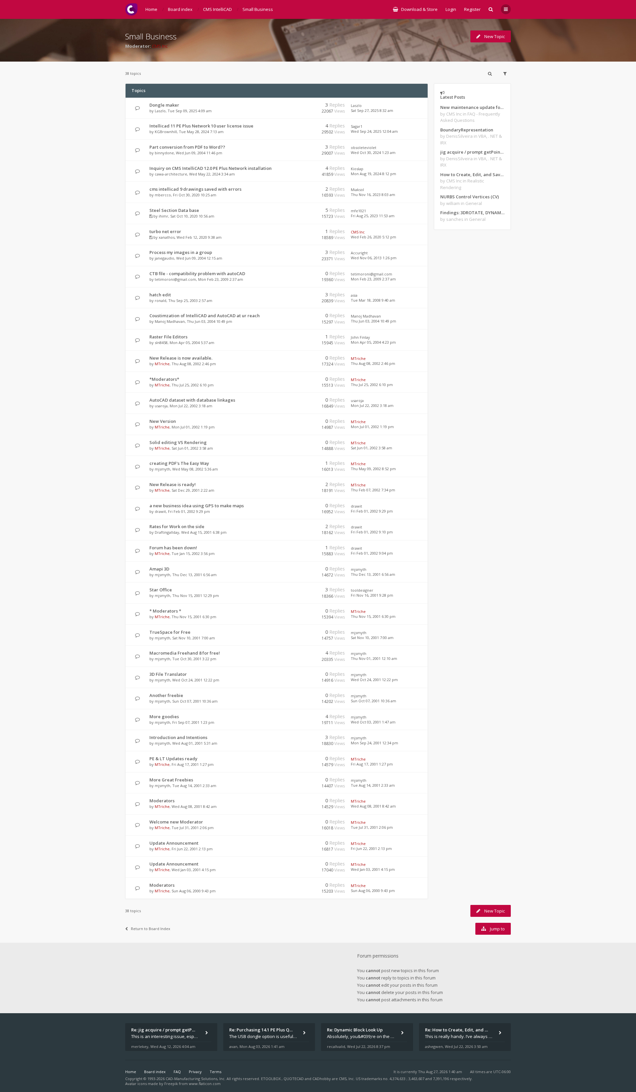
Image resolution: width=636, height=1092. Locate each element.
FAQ (177, 1071)
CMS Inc (160, 46)
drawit (160, 511)
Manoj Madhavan (170, 321)
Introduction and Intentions (178, 737)
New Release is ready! (172, 484)
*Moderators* (164, 379)
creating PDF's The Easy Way (179, 463)
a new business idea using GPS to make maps (196, 506)
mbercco (163, 194)
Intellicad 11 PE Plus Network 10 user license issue (201, 126)
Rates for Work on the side (176, 526)
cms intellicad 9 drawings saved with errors (195, 189)
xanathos (167, 237)
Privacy (195, 1071)
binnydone (164, 152)
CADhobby (321, 1078)
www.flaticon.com (205, 1083)
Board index (155, 1071)
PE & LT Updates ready (173, 759)
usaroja (161, 405)
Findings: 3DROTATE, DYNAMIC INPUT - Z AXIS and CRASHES (472, 213)
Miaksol (357, 189)
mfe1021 (358, 210)
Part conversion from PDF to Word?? (187, 147)
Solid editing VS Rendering (178, 442)
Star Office (160, 590)
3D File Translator (168, 674)
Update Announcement (173, 843)
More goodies (164, 717)
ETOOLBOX (271, 1078)
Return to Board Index (150, 928)
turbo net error (165, 231)
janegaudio (164, 258)
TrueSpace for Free (169, 632)
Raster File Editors (168, 337)
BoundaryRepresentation (466, 130)
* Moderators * (165, 611)
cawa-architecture (171, 174)
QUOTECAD (294, 1078)
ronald (160, 300)
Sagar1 (356, 126)
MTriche (162, 363)
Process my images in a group (180, 252)
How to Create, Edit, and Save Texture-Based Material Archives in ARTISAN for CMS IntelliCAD (472, 174)
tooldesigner (362, 590)
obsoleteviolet (363, 147)
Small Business (151, 36)
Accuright (359, 252)
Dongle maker (164, 105)
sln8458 (161, 342)
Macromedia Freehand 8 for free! (184, 653)
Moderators (162, 801)
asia (354, 295)
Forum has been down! (173, 548)
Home (130, 1071)
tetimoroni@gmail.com (175, 279)
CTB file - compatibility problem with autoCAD (197, 273)
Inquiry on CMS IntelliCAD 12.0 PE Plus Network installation (210, 168)
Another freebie (166, 695)
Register (472, 9)
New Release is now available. (180, 358)
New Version (162, 421)
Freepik (171, 1083)
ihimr (163, 216)
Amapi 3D (159, 569)
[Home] (131, 9)
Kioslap (357, 168)
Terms (215, 1071)
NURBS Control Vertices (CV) (469, 197)
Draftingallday (167, 532)
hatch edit (160, 295)
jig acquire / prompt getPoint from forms (472, 152)
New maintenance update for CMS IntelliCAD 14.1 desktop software (472, 107)
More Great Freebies (171, 780)
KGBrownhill (166, 131)
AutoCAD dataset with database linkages (192, 400)
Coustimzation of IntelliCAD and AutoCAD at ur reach (204, 316)
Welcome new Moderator (176, 822)
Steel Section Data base (174, 210)
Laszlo (160, 110)
